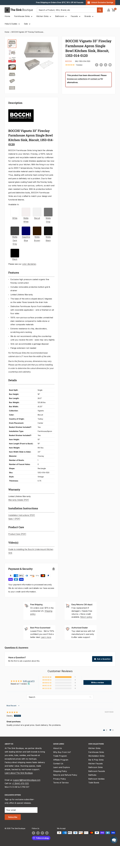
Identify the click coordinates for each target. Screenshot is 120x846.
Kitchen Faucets (95, 763)
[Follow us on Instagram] (38, 833)
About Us (57, 748)
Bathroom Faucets (96, 771)
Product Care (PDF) (17, 534)
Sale (26, 24)
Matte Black (48, 239)
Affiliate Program (60, 760)
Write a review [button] (97, 682)
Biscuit (37, 218)
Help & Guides (11, 24)
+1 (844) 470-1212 (20, 783)
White (14, 218)
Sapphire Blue (26, 239)
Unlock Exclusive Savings (102, 2)
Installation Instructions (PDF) (21, 515)
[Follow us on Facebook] (33, 833)
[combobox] (67, 10)
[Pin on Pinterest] (101, 64)
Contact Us (58, 763)
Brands (87, 16)
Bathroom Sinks (95, 767)
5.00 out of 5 (28, 681)
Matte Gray (48, 220)
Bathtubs (92, 775)
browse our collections (77, 79)
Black (14, 259)
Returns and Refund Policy (65, 775)
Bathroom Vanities (96, 779)
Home (7, 16)
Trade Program (60, 756)
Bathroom (59, 16)
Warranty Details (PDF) (18, 500)
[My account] (108, 10)
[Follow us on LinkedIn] (47, 833)
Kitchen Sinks (42, 16)
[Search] (100, 10)
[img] (12, 712)
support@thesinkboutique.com (26, 780)
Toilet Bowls (93, 782)
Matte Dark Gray (14, 240)
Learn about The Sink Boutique (19, 773)
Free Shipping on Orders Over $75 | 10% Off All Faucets (59, 2)
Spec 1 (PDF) (14, 519)
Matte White (25, 220)
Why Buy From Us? (62, 752)
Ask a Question (103, 659)
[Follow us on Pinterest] (42, 833)
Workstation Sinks (96, 756)
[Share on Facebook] (96, 64)
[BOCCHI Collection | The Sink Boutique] (21, 109)
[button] (47, 677)
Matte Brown (37, 239)
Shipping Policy (60, 771)
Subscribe (12, 817)
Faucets (74, 16)
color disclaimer (29, 264)
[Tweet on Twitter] (105, 64)
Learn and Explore (61, 767)
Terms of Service (61, 782)
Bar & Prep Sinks (96, 760)
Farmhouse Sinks (22, 16)
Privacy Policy (59, 779)
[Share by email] (110, 64)
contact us (95, 79)
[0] (113, 10)
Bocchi (68, 61)
